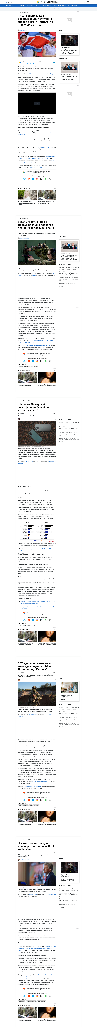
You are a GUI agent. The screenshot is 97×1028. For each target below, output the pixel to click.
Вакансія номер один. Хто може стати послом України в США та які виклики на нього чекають (69, 79)
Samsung (29, 625)
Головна (19, 12)
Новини (22, 5)
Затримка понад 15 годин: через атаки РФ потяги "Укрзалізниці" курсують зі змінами (69, 279)
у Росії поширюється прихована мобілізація (37, 345)
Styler (64, 5)
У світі (29, 12)
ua (6, 2)
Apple (20, 625)
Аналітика (30, 5)
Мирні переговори (41, 1001)
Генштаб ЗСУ (36, 805)
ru (11, 2)
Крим (30, 805)
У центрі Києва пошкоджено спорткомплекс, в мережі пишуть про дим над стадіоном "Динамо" (69, 50)
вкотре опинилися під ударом (40, 781)
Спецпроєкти (72, 5)
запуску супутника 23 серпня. (43, 147)
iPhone (24, 625)
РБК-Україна (33, 74)
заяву (34, 275)
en (9, 2)
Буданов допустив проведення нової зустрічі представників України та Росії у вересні (37, 948)
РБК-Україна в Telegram (35, 167)
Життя (49, 5)
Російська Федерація (23, 366)
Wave (59, 5)
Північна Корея (26, 184)
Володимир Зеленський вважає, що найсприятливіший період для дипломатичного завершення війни (35, 977)
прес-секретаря (51, 894)
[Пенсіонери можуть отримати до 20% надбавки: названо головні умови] (69, 687)
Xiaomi (34, 625)
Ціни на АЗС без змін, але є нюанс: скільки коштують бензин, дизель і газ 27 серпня (69, 285)
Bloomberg (50, 74)
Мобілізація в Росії (33, 366)
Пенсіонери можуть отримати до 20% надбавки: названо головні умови (69, 697)
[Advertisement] (37, 287)
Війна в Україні (31, 659)
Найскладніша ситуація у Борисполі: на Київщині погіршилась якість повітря (69, 268)
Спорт (55, 5)
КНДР (20, 184)
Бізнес (44, 5)
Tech (29, 400)
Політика (38, 5)
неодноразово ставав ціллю (33, 786)
